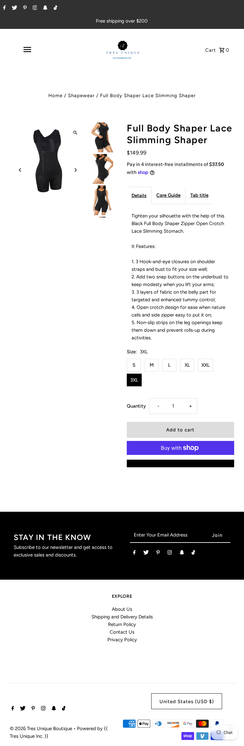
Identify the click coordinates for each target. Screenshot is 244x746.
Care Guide (168, 195)
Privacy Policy (122, 640)
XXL (205, 365)
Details (139, 195)
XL (187, 365)
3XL (134, 380)
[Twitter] (13, 8)
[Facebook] (4, 8)
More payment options (180, 463)
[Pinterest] (24, 8)
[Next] (75, 170)
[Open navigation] (27, 49)
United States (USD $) (186, 701)
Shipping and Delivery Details (122, 617)
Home (55, 95)
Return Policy (122, 624)
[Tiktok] (54, 8)
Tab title (199, 195)
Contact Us (122, 632)
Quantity (136, 406)
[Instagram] (34, 8)
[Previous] (20, 170)
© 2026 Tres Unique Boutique (41, 728)
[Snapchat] (44, 8)
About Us (122, 609)
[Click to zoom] (75, 132)
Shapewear (81, 95)
